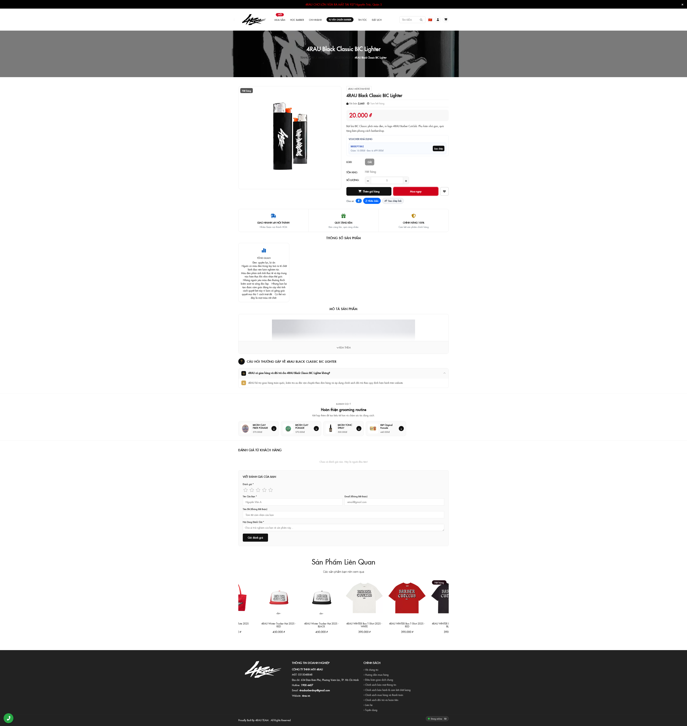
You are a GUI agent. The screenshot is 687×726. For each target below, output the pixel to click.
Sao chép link (394, 200)
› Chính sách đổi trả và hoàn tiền (381, 700)
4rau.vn (306, 695)
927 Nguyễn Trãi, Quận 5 (366, 4)
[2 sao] (252, 489)
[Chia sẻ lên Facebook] (359, 201)
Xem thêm (345, 347)
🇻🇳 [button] (430, 19)
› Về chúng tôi (371, 669)
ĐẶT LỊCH (377, 19)
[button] (438, 20)
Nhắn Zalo (372, 201)
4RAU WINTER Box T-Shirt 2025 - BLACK (422, 625)
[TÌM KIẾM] (421, 19)
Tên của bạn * (250, 496)
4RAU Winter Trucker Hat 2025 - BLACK (293, 625)
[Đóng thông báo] (682, 4)
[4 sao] (264, 489)
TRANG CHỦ (307, 57)
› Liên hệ (368, 705)
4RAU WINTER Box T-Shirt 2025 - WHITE (336, 625)
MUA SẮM (279, 18)
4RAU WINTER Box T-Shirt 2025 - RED (379, 625)
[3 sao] (258, 489)
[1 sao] (245, 489)
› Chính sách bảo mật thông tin (380, 684)
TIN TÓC (362, 19)
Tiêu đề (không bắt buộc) (255, 509)
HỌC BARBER (297, 19)
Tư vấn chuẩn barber (340, 19)
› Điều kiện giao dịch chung (378, 679)
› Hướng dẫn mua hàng (376, 674)
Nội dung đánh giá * (253, 522)
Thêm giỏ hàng (371, 191)
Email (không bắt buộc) (356, 496)
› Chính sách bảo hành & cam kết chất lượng (387, 690)
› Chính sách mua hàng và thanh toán (383, 695)
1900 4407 (307, 685)
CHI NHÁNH (315, 19)
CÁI (370, 162)
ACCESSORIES (342, 57)
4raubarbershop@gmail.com (314, 690)
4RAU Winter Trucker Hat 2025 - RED (250, 625)
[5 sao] (270, 489)
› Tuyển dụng (370, 710)
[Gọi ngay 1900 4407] (9, 718)
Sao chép (438, 148)
